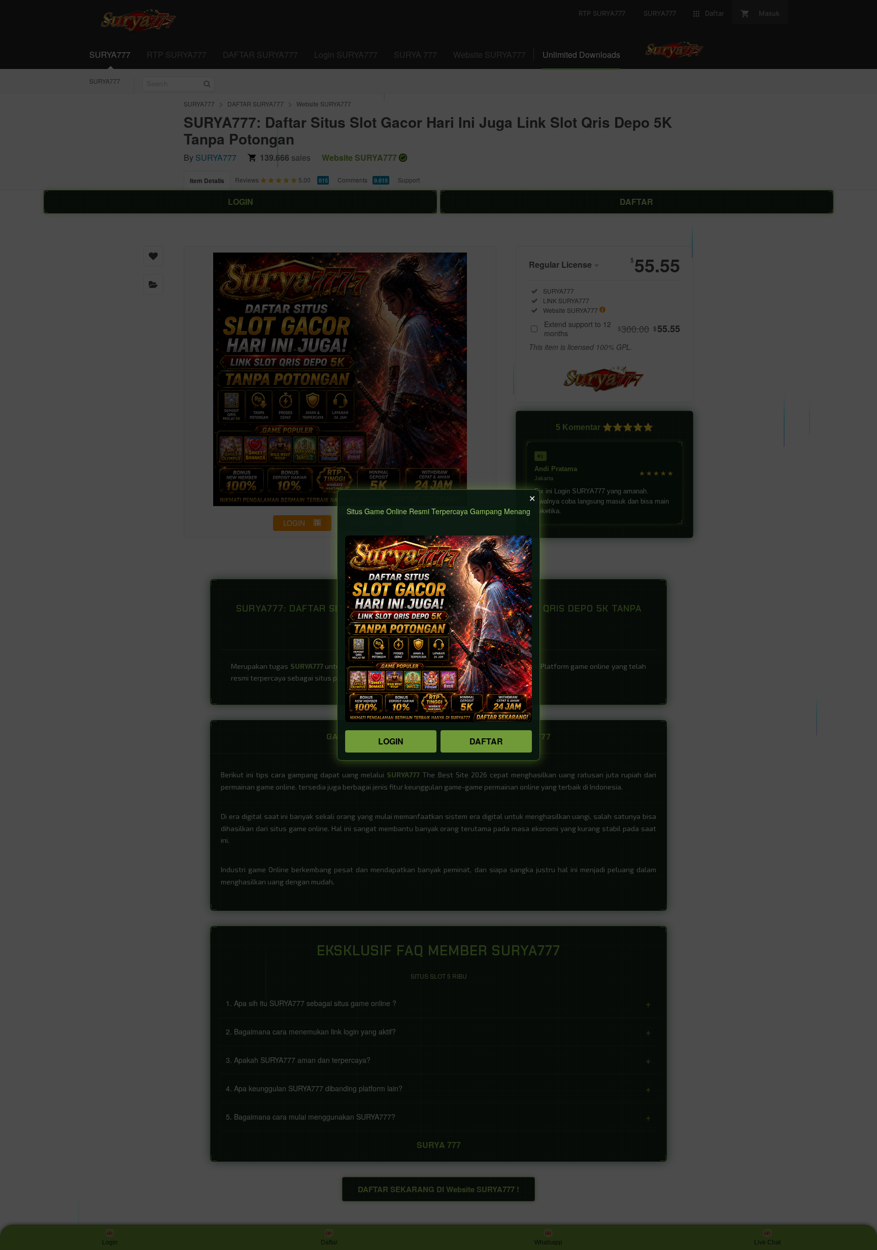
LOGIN (390, 741)
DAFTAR (486, 741)
